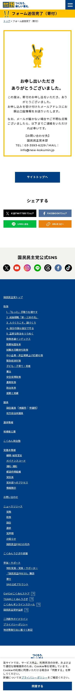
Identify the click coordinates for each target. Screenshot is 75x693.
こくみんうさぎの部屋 (15, 553)
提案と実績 (12, 393)
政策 (5, 306)
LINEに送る (23, 224)
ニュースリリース (12, 506)
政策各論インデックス (18, 339)
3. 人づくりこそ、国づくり (21, 322)
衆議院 (22, 407)
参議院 (33, 407)
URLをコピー (58, 224)
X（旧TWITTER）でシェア (22, 213)
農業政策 (11, 382)
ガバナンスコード (16, 460)
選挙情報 (8, 422)
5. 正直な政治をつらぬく (20, 333)
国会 (8, 522)
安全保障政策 (13, 377)
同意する (37, 686)
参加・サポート (11, 562)
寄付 (8, 579)
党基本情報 (9, 450)
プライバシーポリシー (15, 624)
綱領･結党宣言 (14, 455)
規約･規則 (11, 466)
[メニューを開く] (70, 5)
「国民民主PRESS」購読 (20, 573)
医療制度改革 (13, 344)
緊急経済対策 (13, 360)
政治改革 (11, 387)
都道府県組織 (13, 471)
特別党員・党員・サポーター (22, 568)
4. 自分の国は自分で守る (20, 328)
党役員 (10, 477)
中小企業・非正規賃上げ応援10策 (24, 355)
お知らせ (11, 539)
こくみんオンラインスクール (21, 604)
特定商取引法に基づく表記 (17, 629)
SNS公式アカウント (17, 584)
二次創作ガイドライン (15, 619)
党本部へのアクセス (17, 482)
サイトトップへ (37, 177)
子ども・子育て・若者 (18, 366)
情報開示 (11, 488)
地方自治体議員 (14, 413)
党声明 (10, 533)
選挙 (8, 528)
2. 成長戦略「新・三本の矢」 (22, 317)
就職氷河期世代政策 (17, 349)
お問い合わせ (10, 497)
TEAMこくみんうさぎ (18, 599)
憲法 (8, 371)
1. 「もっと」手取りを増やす (22, 312)
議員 (5, 402)
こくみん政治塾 (11, 441)
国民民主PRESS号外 (18, 544)
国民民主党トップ (13, 297)
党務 (8, 511)
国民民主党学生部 (15, 609)
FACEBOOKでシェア (57, 213)
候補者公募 (9, 431)
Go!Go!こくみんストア (19, 593)
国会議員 (11, 407)
